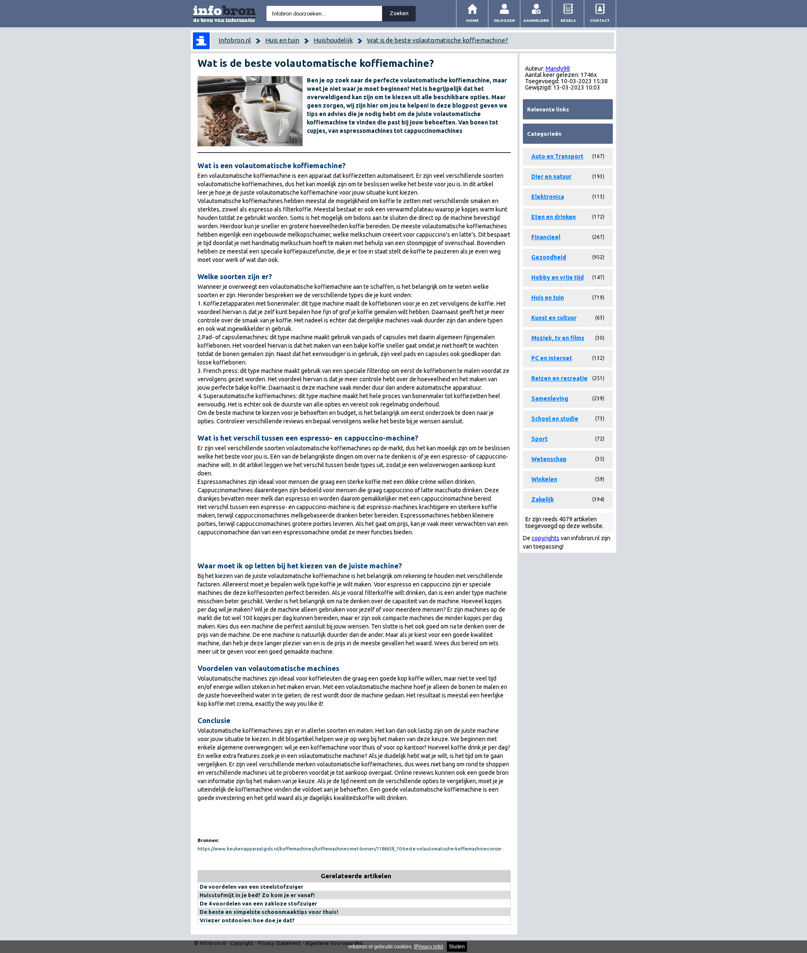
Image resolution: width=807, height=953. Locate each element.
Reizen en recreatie (559, 378)
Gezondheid (548, 257)
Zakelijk (542, 499)
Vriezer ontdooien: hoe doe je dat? (247, 920)
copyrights (545, 538)
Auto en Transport (557, 156)
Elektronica (547, 196)
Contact (600, 20)
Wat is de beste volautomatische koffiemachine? (437, 40)
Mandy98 (558, 68)
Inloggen (504, 20)
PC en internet (551, 358)
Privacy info (428, 947)
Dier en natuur (551, 176)
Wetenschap (549, 459)
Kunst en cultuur (554, 317)
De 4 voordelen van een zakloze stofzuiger (258, 903)
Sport (539, 439)
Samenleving (549, 398)
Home (472, 20)
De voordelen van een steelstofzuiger (251, 887)
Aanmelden (536, 20)
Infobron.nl (235, 40)
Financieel (545, 237)
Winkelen (544, 479)
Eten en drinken (553, 217)
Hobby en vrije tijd (557, 277)
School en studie (554, 418)
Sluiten (457, 947)
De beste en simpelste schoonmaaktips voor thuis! (269, 912)
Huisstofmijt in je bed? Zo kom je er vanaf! (257, 895)
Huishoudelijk (333, 40)
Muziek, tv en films (557, 338)
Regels (568, 20)
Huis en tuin (282, 40)
